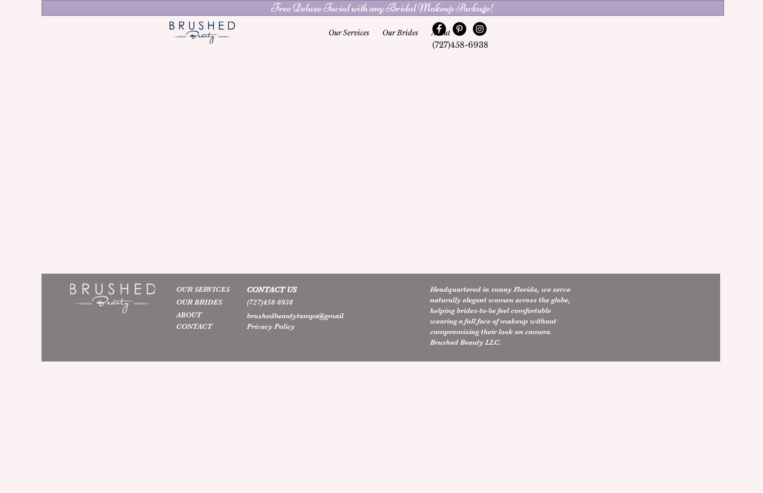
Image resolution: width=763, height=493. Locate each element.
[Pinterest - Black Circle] (459, 29)
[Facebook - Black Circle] (439, 29)
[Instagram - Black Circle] (480, 29)
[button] (383, 8)
